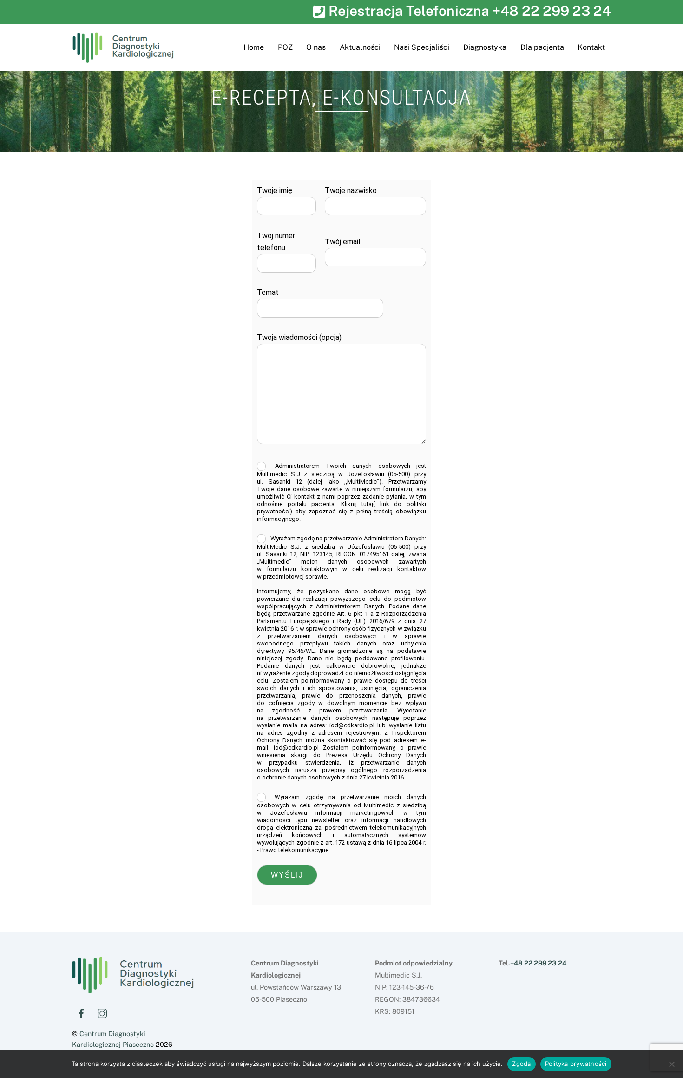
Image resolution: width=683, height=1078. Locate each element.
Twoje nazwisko (351, 190)
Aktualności (360, 47)
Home (253, 47)
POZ (285, 47)
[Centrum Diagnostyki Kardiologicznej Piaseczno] (133, 990)
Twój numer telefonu (276, 241)
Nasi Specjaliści (421, 47)
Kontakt (591, 47)
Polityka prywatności (576, 1063)
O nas (316, 47)
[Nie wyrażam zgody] (671, 1064)
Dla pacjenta (542, 47)
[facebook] (81, 1012)
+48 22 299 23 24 (552, 10)
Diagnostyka (484, 47)
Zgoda (521, 1063)
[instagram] (102, 1012)
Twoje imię (274, 190)
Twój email (342, 241)
